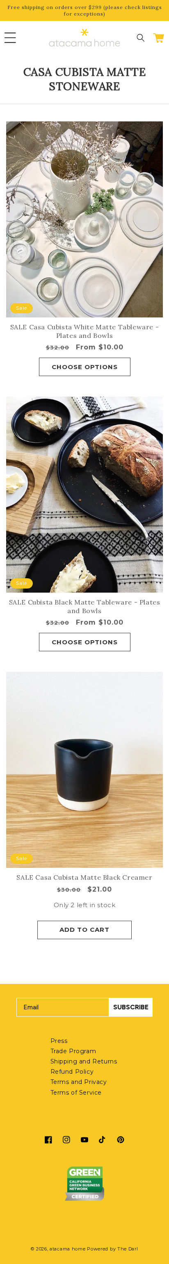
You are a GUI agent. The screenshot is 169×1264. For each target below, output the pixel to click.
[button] (10, 38)
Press (59, 1041)
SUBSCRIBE (130, 1007)
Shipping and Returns (83, 1061)
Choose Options (85, 367)
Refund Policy (72, 1071)
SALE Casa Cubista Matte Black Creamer (84, 877)
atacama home (67, 1249)
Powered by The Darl (112, 1249)
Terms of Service (76, 1092)
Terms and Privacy (78, 1082)
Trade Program (73, 1051)
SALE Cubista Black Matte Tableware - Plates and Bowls (84, 606)
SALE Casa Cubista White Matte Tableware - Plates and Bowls (84, 331)
